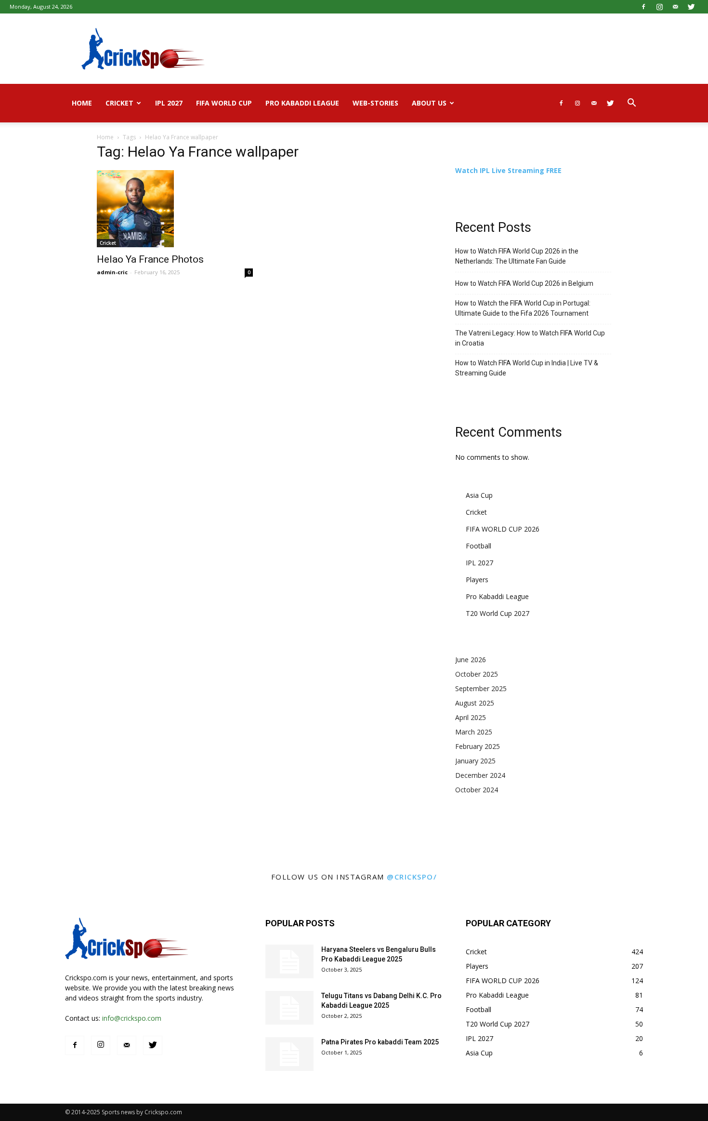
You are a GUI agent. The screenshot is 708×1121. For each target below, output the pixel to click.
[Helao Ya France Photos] (175, 208)
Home (82, 102)
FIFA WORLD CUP (224, 102)
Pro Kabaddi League (302, 102)
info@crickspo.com (131, 1018)
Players (477, 579)
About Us (429, 102)
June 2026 (470, 659)
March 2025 (473, 731)
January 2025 (475, 760)
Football (478, 545)
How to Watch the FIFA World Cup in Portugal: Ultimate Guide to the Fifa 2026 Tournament (522, 308)
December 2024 (480, 775)
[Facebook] (643, 6)
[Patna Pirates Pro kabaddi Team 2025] (289, 1054)
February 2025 (477, 746)
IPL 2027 (169, 102)
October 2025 (476, 674)
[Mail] (675, 6)
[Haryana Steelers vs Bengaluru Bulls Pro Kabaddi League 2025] (289, 961)
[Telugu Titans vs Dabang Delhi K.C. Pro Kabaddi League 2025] (289, 1008)
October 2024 (476, 789)
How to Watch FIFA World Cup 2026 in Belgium (524, 283)
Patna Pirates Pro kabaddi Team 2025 (380, 1042)
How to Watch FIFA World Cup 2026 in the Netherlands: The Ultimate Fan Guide (516, 256)
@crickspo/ (412, 876)
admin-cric (112, 272)
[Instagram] (659, 6)
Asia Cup (479, 495)
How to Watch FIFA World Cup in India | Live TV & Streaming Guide (526, 368)
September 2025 (481, 688)
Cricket (119, 102)
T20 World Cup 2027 (497, 613)
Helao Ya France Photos (150, 259)
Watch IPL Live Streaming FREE (508, 170)
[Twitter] (691, 6)
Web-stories (375, 102)
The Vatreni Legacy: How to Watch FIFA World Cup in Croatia (530, 338)
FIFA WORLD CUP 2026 (502, 529)
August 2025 (474, 702)
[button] (631, 103)
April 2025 (470, 717)
